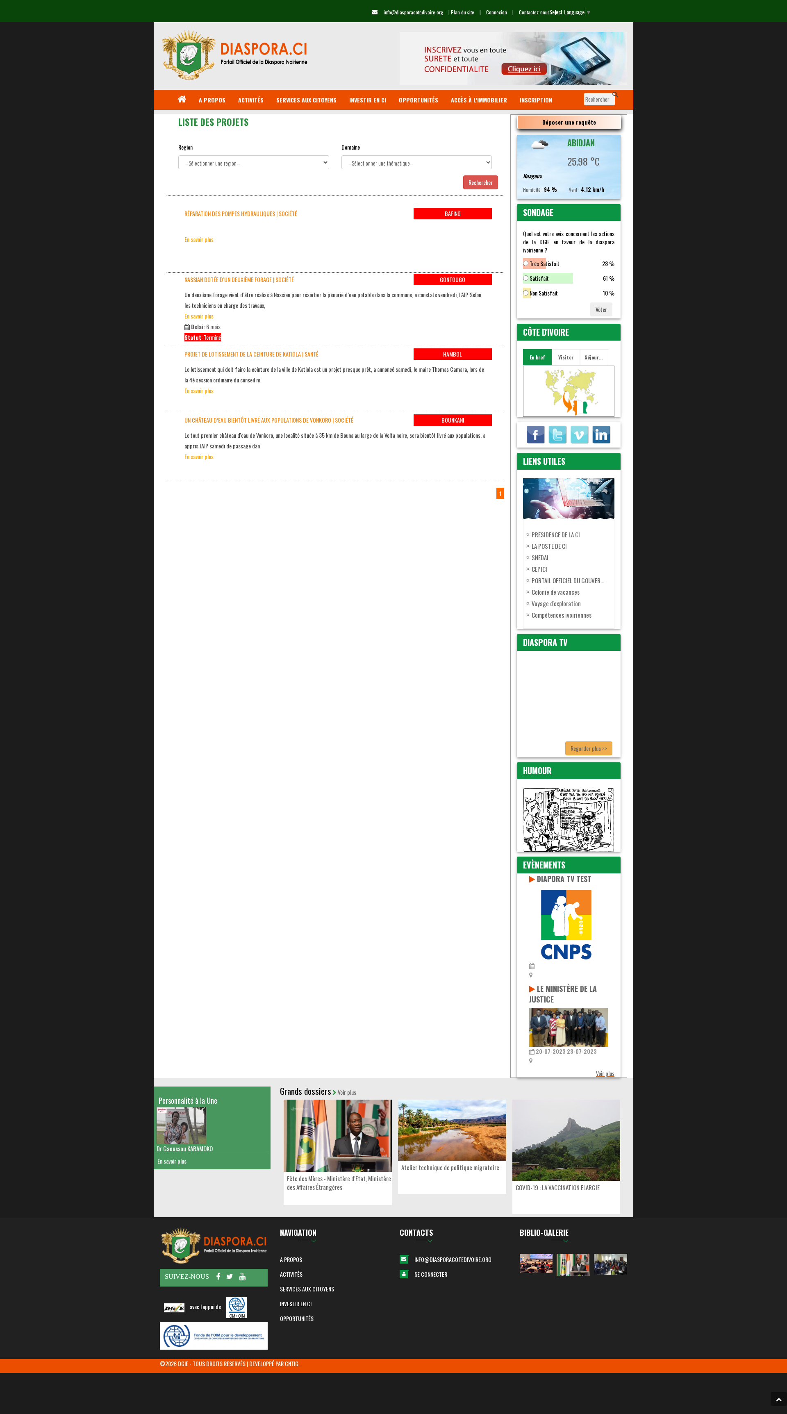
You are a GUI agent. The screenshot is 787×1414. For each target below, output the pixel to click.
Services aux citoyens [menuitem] (306, 100)
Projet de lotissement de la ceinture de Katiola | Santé (251, 354)
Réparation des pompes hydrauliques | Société (240, 213)
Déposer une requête (569, 122)
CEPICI (539, 568)
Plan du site (462, 12)
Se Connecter (430, 1274)
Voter (601, 309)
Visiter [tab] (565, 357)
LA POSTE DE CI (549, 545)
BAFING (453, 213)
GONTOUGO (452, 279)
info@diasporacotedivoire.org (452, 1259)
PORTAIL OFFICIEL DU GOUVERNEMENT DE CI (569, 580)
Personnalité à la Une (188, 1100)
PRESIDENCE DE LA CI (556, 534)
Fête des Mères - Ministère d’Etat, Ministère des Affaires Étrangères (339, 1182)
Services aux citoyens (307, 1288)
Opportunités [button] (297, 1318)
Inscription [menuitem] (536, 100)
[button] (779, 1399)
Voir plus (605, 1073)
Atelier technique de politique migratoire (450, 1167)
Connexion (496, 12)
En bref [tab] (537, 357)
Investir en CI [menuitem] (367, 100)
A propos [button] (291, 1259)
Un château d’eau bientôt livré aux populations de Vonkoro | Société (268, 420)
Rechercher (481, 182)
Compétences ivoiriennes (561, 614)
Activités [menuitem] (251, 100)
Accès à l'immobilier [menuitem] (479, 100)
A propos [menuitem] (212, 100)
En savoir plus (199, 239)
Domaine (350, 147)
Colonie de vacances (556, 591)
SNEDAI (540, 557)
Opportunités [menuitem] (418, 100)
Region (185, 147)
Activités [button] (291, 1274)
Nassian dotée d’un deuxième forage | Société (239, 279)
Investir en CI (296, 1303)
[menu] (393, 99)
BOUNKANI (452, 420)
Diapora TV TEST (564, 878)
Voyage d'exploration (556, 603)
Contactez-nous (534, 12)
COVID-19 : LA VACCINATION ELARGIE (558, 1187)
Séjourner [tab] (595, 357)
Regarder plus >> (589, 748)
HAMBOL (452, 354)
